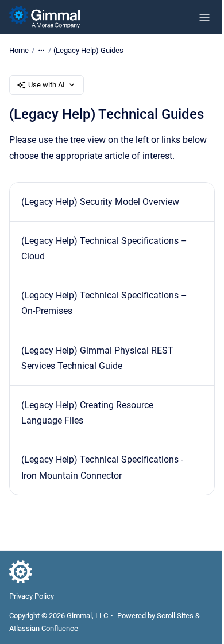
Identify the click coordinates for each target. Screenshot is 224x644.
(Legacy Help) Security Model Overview (100, 201)
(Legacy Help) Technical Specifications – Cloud (104, 248)
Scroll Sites (175, 615)
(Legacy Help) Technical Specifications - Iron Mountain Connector (102, 467)
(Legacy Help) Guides (88, 50)
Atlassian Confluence (43, 628)
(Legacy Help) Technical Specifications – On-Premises (104, 303)
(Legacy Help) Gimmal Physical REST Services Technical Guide (97, 358)
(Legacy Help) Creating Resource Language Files (87, 412)
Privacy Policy (31, 596)
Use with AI (46, 84)
